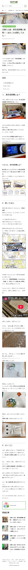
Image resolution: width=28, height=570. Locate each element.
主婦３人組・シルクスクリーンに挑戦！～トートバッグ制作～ (17, 538)
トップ (5, 10)
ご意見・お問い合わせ (20, 559)
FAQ (13, 559)
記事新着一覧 (11, 10)
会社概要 (20, 561)
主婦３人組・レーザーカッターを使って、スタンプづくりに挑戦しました (17, 529)
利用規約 (4, 561)
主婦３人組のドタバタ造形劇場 (9, 26)
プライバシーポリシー (12, 561)
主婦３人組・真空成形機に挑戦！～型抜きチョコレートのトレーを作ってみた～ (17, 520)
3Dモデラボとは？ (6, 559)
